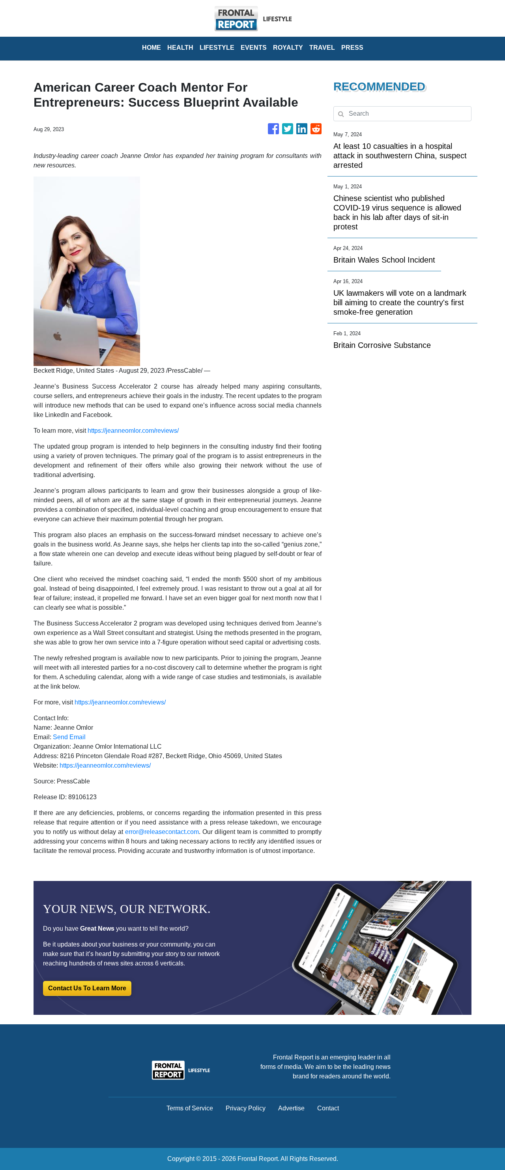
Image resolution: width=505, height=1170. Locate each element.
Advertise (291, 1108)
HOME (151, 47)
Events (254, 47)
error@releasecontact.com (162, 831)
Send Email (69, 737)
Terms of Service (189, 1108)
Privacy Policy (246, 1108)
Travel (322, 47)
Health (180, 47)
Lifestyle (217, 47)
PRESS (352, 47)
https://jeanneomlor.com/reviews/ (133, 430)
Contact (328, 1108)
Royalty (288, 47)
